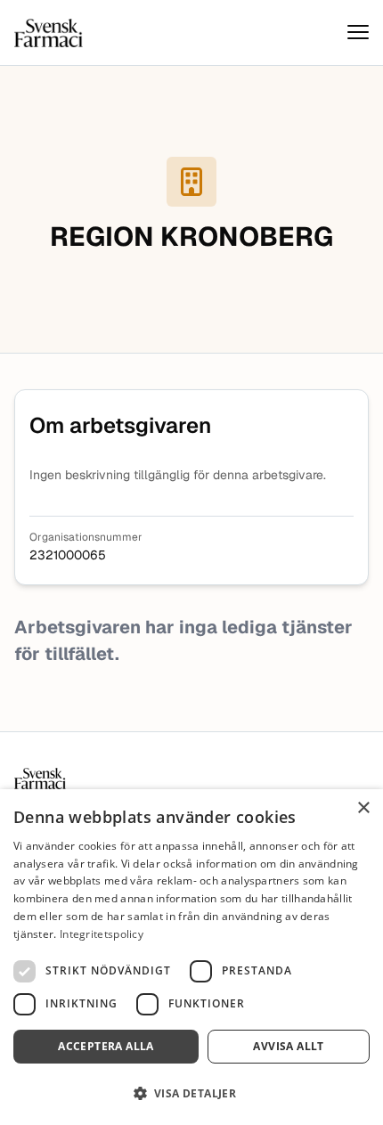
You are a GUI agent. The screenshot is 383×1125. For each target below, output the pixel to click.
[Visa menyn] (358, 32)
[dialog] (191, 957)
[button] (191, 1093)
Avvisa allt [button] (288, 1046)
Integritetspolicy (101, 934)
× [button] (363, 808)
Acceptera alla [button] (106, 1046)
